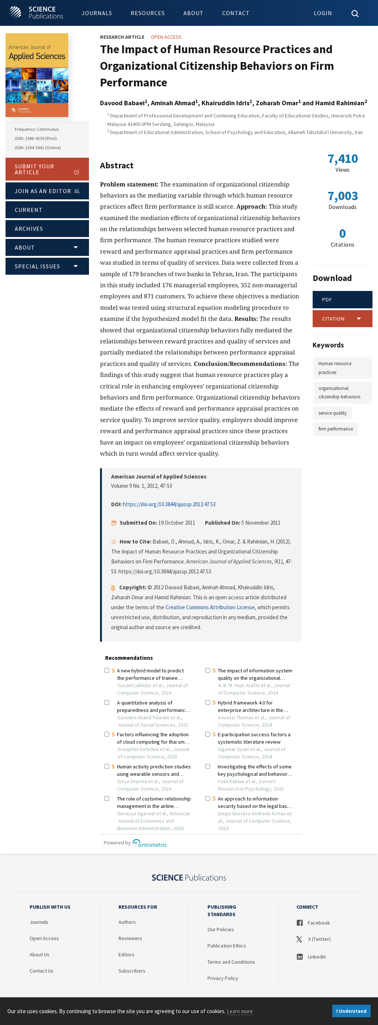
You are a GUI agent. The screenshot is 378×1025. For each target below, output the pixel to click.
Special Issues (37, 266)
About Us (39, 954)
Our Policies (220, 929)
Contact (236, 13)
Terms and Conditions (231, 962)
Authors (127, 922)
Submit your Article (34, 169)
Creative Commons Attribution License (210, 607)
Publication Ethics (226, 945)
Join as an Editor (43, 191)
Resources (148, 13)
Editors (126, 954)
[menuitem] (96, 13)
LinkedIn (316, 956)
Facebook (318, 922)
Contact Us (42, 970)
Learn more (240, 1011)
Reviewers (130, 938)
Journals (97, 13)
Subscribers (131, 970)
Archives (29, 228)
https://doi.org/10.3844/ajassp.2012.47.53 (169, 504)
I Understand (351, 1011)
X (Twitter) (319, 939)
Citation (333, 318)
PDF (327, 299)
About (193, 13)
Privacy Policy (222, 978)
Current (29, 209)
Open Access (44, 938)
